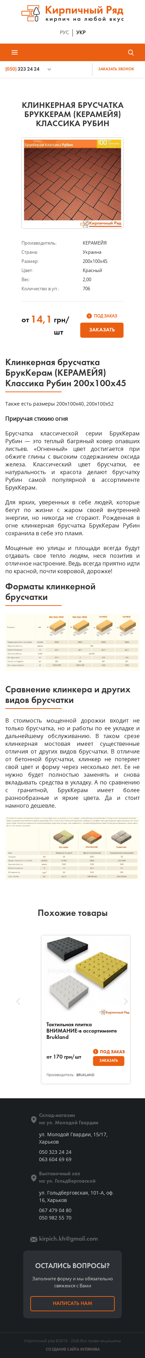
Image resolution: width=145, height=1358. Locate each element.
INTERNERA (90, 1350)
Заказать (102, 330)
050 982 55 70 (55, 1217)
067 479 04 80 (55, 1210)
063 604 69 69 (55, 1159)
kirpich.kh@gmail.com (68, 1239)
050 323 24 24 (55, 1152)
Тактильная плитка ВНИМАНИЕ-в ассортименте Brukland (68, 1031)
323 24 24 (22, 69)
